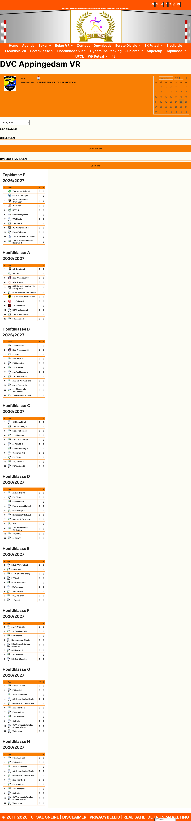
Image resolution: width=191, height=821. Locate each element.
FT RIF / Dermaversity (20, 574)
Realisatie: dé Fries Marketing (156, 817)
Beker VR (62, 45)
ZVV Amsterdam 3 (20, 278)
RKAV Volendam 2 (20, 310)
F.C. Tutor (16, 457)
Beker (43, 45)
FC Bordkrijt (17, 690)
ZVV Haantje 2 (18, 708)
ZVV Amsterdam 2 (20, 350)
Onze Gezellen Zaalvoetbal (24, 292)
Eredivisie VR (15, 51)
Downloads (102, 45)
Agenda (28, 45)
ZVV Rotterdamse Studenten (20, 528)
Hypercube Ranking (106, 51)
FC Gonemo (16, 636)
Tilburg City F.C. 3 (19, 591)
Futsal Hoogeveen (20, 214)
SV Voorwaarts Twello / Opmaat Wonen (22, 726)
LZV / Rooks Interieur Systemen (20, 645)
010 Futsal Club (19, 422)
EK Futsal (151, 45)
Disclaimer (74, 817)
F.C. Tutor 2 (17, 497)
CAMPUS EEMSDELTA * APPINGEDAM (56, 82)
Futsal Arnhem (18, 686)
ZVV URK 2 (17, 223)
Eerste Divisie (126, 45)
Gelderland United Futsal (23, 703)
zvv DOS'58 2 (18, 359)
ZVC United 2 (18, 462)
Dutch (161, 819)
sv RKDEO (16, 538)
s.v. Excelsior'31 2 (19, 631)
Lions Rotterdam (19, 431)
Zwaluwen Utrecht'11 (21, 395)
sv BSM (15, 354)
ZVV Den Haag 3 (19, 426)
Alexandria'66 (18, 493)
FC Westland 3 (18, 466)
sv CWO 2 (16, 534)
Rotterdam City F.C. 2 (21, 515)
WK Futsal (96, 56)
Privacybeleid (105, 817)
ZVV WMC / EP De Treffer (23, 236)
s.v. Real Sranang (20, 372)
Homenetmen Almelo (20, 640)
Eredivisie (174, 45)
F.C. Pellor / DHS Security (23, 297)
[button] (50, 45)
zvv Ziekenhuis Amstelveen (19, 390)
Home (13, 45)
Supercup (154, 51)
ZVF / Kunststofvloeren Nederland (22, 241)
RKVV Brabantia (18, 582)
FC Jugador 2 (18, 712)
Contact (83, 45)
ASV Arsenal (18, 282)
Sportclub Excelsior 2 (22, 519)
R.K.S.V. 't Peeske (19, 659)
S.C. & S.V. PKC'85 (20, 440)
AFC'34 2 (16, 273)
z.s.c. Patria (17, 367)
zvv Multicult (18, 435)
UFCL (79, 56)
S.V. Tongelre (17, 587)
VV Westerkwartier (20, 228)
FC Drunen (16, 569)
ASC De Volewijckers (21, 381)
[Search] (113, 56)
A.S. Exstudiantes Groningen (20, 200)
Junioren (133, 51)
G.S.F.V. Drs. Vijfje (20, 195)
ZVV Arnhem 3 (18, 716)
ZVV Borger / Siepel (21, 191)
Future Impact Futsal (21, 506)
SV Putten (16, 721)
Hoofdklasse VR (70, 51)
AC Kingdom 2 (18, 269)
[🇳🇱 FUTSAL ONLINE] (95, 26)
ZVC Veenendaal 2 (20, 376)
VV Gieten (16, 206)
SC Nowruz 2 (17, 650)
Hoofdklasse (40, 51)
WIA (14, 524)
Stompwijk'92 (18, 453)
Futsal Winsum (19, 232)
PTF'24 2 (15, 578)
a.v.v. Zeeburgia (19, 385)
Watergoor (17, 731)
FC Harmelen (18, 363)
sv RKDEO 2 (17, 444)
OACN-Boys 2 (18, 510)
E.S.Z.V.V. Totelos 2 (19, 565)
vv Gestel (15, 600)
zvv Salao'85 (18, 301)
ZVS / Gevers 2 (17, 596)
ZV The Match (18, 305)
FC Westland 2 (18, 501)
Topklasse (174, 51)
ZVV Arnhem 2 (17, 654)
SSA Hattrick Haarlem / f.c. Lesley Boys (23, 287)
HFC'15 (15, 210)
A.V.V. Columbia (19, 694)
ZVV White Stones (20, 314)
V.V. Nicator (17, 219)
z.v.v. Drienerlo (18, 627)
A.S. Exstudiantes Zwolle (23, 699)
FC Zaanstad (18, 319)
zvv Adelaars (18, 345)
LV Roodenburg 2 (20, 448)
